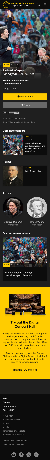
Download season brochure (15, 440)
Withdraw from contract (13, 434)
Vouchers (7, 427)
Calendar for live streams (14, 444)
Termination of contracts (14, 431)
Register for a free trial (25, 370)
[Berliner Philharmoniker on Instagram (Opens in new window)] (36, 454)
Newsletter (8, 416)
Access (6, 423)
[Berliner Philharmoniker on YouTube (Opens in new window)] (13, 454)
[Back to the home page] (18, 4)
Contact (6, 402)
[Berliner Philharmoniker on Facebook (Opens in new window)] (21, 454)
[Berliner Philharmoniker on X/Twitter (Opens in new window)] (28, 454)
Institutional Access (11, 419)
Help (5, 398)
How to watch (9, 406)
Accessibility (8, 410)
